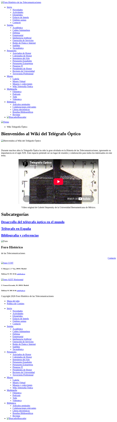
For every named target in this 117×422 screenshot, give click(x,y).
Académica (18, 27)
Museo (10, 76)
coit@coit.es (21, 274)
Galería (16, 79)
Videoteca (17, 99)
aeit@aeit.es (21, 290)
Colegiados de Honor (22, 56)
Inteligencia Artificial (22, 38)
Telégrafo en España (16, 228)
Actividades (18, 12)
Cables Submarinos (21, 30)
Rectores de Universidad (24, 71)
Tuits (15, 96)
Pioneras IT (18, 66)
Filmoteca (17, 91)
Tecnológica (18, 48)
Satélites (16, 45)
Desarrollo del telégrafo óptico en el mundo (32, 222)
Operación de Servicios (23, 40)
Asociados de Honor (22, 53)
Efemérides (18, 15)
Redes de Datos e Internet (24, 43)
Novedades (18, 10)
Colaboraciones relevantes (24, 107)
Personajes (11, 50)
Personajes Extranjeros (23, 63)
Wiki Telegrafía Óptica (23, 86)
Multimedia (12, 89)
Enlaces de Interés (21, 17)
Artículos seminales (21, 104)
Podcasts (16, 94)
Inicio (9, 7)
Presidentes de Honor (22, 68)
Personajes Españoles (22, 61)
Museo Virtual (19, 81)
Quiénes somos (19, 20)
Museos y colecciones (22, 84)
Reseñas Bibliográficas (23, 112)
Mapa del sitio (13, 301)
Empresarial (18, 35)
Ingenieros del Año (21, 58)
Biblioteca (11, 102)
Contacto (17, 22)
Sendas (10, 25)
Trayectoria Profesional (23, 73)
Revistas (16, 114)
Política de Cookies (15, 303)
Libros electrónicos (21, 109)
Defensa (16, 33)
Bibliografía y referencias (20, 235)
